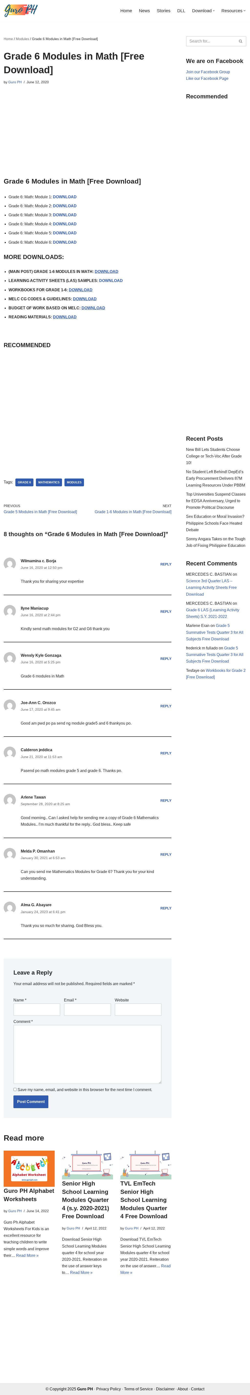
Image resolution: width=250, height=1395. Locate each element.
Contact (197, 1389)
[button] (214, 10)
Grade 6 (24, 482)
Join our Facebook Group (208, 72)
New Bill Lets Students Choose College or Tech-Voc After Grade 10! (214, 456)
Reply (165, 564)
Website (122, 1000)
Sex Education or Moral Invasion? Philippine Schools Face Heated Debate (215, 523)
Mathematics (49, 482)
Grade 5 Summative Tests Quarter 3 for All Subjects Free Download (214, 632)
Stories (163, 10)
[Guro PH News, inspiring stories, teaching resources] (21, 10)
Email (70, 1000)
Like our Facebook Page (207, 78)
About (182, 1389)
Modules (22, 39)
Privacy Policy (108, 1389)
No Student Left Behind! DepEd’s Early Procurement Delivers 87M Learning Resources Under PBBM (215, 478)
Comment (23, 1022)
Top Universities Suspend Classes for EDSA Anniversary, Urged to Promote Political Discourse (216, 501)
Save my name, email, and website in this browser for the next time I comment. (85, 1090)
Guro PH (15, 82)
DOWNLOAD (65, 197)
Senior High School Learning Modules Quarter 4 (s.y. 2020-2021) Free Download (85, 1199)
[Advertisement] (87, 134)
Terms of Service (138, 1389)
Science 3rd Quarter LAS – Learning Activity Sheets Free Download (211, 587)
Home (126, 10)
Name (19, 1000)
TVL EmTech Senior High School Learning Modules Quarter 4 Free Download (143, 1199)
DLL (181, 10)
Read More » (27, 1255)
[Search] (240, 41)
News (144, 10)
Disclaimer (165, 1389)
